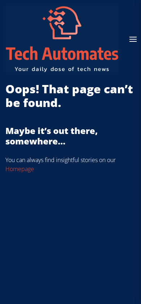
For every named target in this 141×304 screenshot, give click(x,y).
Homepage (19, 169)
